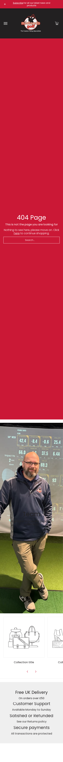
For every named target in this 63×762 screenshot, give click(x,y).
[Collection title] (23, 637)
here (17, 233)
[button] (57, 23)
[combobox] (31, 240)
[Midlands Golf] (31, 23)
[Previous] (27, 671)
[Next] (35, 671)
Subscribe (18, 3)
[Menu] (5, 23)
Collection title (24, 662)
